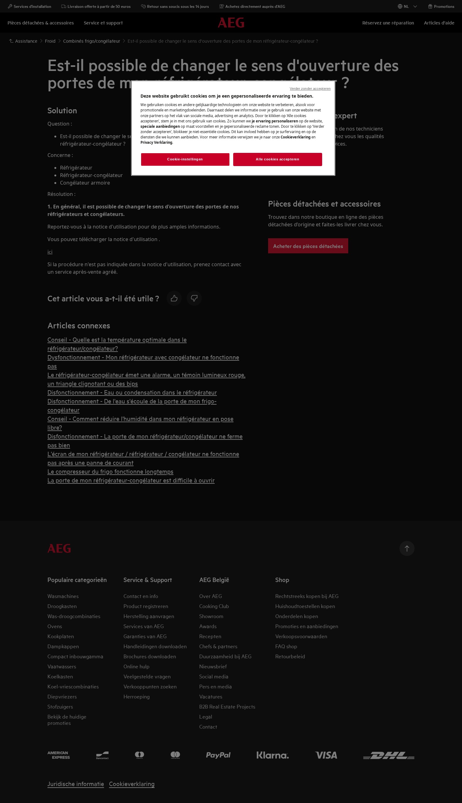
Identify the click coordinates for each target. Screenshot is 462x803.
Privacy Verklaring (156, 142)
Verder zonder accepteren (310, 88)
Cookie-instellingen (185, 159)
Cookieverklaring (296, 137)
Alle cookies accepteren (277, 159)
